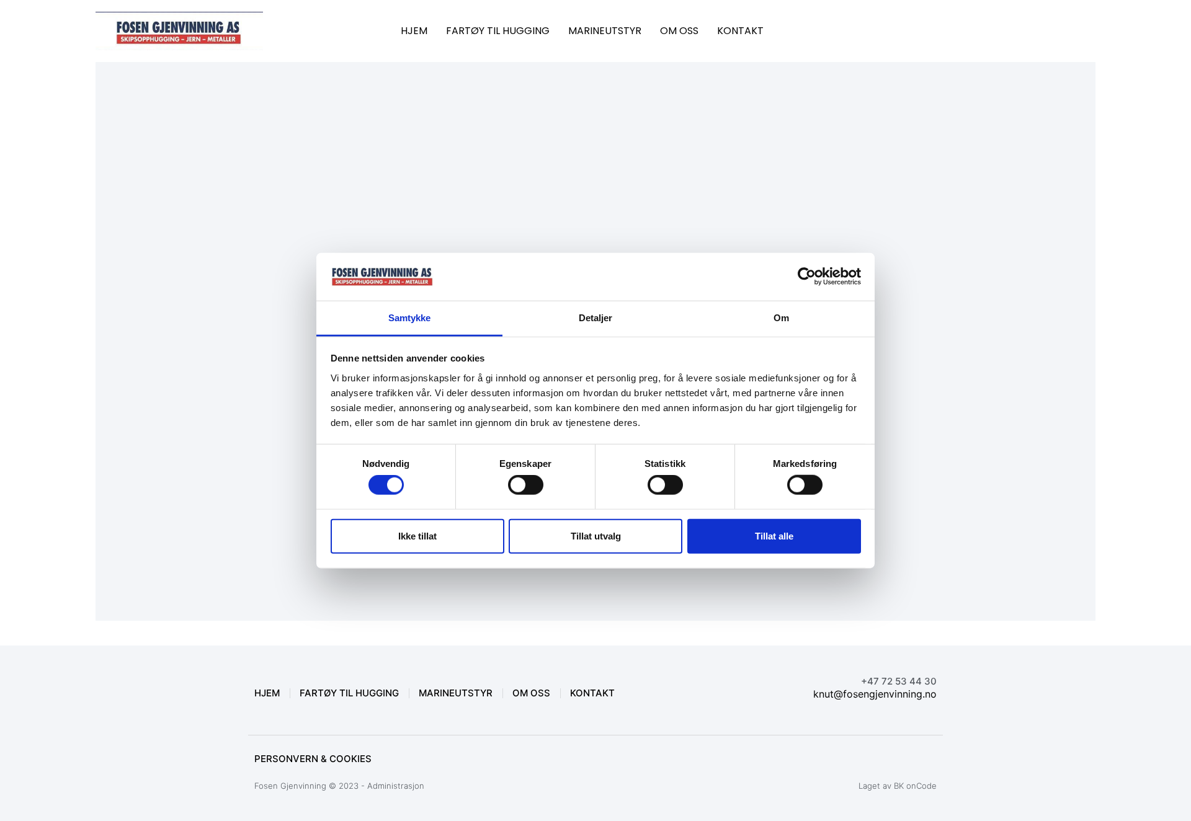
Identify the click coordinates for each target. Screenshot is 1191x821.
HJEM (414, 31)
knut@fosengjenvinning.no (875, 694)
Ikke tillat (417, 535)
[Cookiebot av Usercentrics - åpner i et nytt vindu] (806, 276)
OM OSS (679, 31)
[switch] (525, 485)
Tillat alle (774, 535)
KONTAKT (740, 31)
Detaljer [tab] (596, 318)
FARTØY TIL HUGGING (498, 31)
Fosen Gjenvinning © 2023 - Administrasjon (339, 786)
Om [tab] (781, 318)
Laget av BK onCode (898, 786)
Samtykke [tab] (409, 318)
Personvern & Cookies (313, 759)
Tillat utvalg (596, 535)
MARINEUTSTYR (604, 31)
